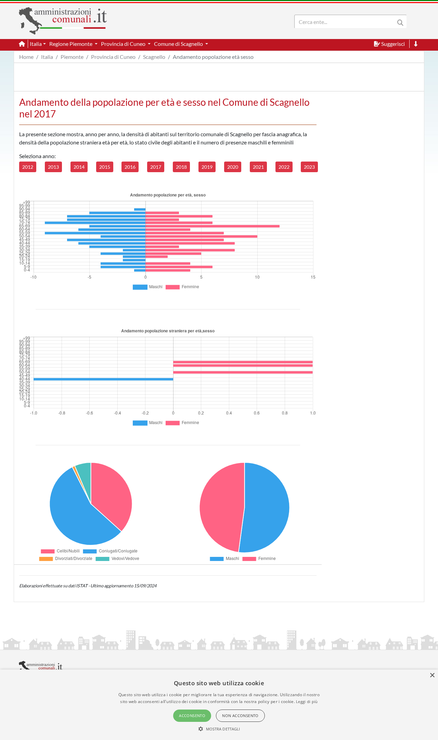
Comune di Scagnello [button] (179, 43)
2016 (130, 167)
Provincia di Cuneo (113, 56)
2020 (232, 167)
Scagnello (154, 56)
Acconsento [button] (192, 715)
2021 (258, 167)
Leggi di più (307, 701)
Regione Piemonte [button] (71, 43)
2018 (181, 167)
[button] (219, 728)
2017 (155, 167)
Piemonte (72, 56)
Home (26, 56)
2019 (207, 167)
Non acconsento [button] (240, 715)
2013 (53, 167)
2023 (309, 167)
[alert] (219, 704)
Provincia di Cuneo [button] (123, 43)
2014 (79, 167)
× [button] (432, 675)
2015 (104, 167)
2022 (284, 167)
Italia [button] (36, 43)
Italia (47, 56)
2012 (27, 167)
